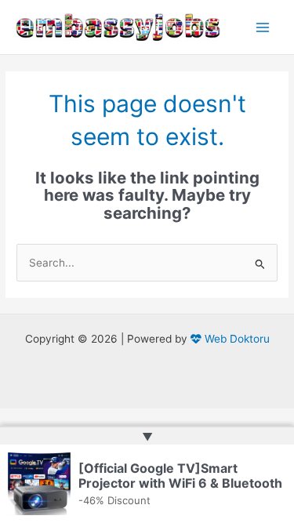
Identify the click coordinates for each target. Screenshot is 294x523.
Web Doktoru (235, 338)
